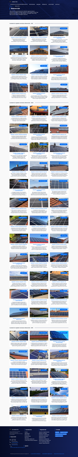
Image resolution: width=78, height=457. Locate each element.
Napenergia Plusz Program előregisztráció (19, 4)
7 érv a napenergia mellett (44, 441)
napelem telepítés (59, 436)
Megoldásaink (32, 4)
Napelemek (38, 4)
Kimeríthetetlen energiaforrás (45, 440)
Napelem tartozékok (43, 433)
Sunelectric (29, 429)
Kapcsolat (57, 4)
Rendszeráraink (28, 436)
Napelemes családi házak (44, 434)
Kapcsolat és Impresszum (59, 453)
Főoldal (26, 432)
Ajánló (26, 446)
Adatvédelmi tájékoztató (29, 439)
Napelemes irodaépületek (44, 439)
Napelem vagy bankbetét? (44, 443)
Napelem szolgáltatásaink (44, 432)
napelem (57, 432)
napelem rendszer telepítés (61, 434)
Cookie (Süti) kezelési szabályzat (31, 440)
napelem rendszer (63, 432)
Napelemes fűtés (42, 437)
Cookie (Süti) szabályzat (35, 453)
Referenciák (44, 4)
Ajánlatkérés (51, 4)
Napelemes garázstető (43, 436)
